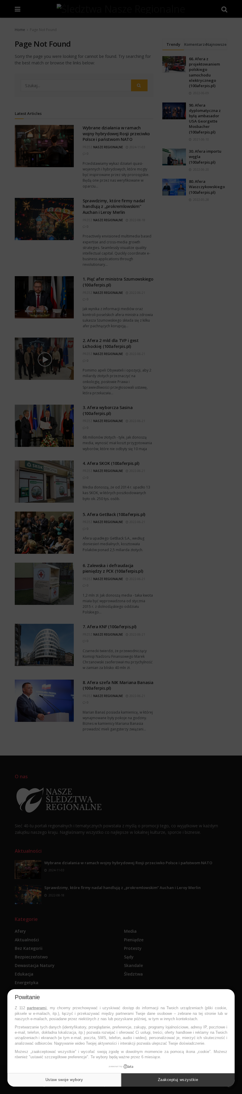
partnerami (37, 1008)
